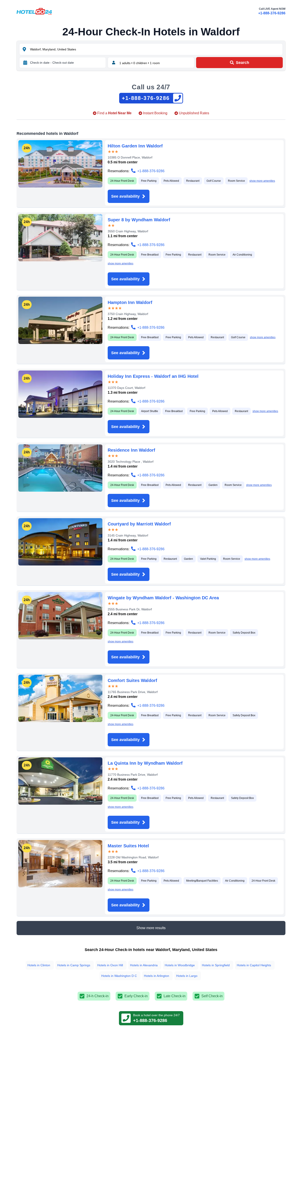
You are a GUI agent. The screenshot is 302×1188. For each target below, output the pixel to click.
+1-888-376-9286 (271, 13)
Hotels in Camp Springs (73, 965)
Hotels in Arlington (156, 976)
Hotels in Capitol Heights (254, 965)
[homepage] (34, 11)
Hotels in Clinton (38, 965)
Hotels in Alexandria (144, 965)
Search (242, 62)
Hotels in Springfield (216, 965)
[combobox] (156, 49)
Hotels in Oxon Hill (110, 965)
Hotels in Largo (186, 976)
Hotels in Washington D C (119, 976)
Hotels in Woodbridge (180, 965)
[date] (25, 62)
